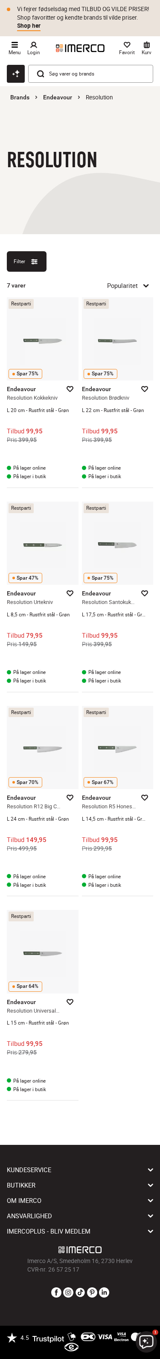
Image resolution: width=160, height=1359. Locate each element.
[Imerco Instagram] (68, 1292)
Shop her (29, 25)
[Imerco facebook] (56, 1292)
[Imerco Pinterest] (92, 1292)
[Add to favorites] (70, 389)
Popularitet (122, 285)
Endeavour (57, 97)
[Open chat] (16, 74)
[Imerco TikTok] (80, 1292)
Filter (19, 261)
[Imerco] (80, 48)
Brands (19, 97)
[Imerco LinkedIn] (104, 1292)
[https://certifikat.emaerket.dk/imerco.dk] (71, 1347)
